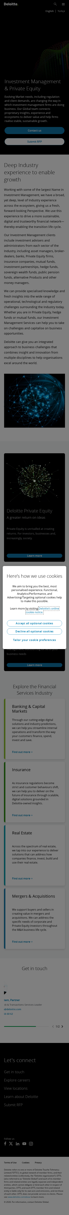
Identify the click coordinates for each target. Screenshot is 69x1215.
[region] (34, 607)
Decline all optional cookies (34, 631)
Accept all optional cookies (34, 623)
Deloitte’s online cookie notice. (42, 610)
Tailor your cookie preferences (34, 640)
